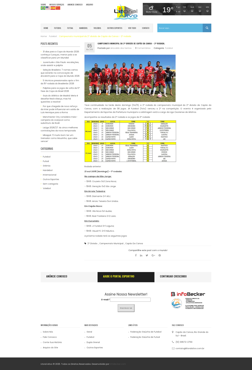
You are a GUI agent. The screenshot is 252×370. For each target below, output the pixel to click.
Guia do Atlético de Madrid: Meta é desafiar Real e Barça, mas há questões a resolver (59, 98)
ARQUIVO (89, 4)
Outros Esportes (114, 27)
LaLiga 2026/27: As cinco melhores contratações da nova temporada (59, 129)
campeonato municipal (111, 243)
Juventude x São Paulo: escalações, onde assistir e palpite (60, 64)
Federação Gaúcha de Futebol (145, 331)
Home (46, 27)
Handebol (83, 27)
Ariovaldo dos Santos (121, 48)
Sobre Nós (48, 331)
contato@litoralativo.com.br (190, 348)
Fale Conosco (50, 337)
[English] (48, 7)
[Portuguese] (43, 7)
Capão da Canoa (134, 243)
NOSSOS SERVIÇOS (56, 4)
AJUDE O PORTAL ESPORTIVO (118, 276)
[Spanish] (53, 7)
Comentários (143, 48)
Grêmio (46, 165)
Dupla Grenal (93, 342)
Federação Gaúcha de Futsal (145, 337)
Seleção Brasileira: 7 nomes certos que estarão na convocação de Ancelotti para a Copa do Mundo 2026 (60, 72)
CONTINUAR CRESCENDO (173, 276)
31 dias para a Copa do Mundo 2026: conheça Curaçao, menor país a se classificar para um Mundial (60, 54)
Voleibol (97, 27)
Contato (145, 27)
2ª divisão (92, 243)
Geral (89, 331)
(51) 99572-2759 (184, 342)
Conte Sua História (52, 342)
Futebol (57, 27)
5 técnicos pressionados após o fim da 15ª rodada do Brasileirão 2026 (60, 82)
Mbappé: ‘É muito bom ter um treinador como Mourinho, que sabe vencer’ (59, 138)
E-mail (105, 299)
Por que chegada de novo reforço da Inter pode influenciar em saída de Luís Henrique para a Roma (60, 109)
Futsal (70, 27)
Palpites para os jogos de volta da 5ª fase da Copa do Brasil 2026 (60, 90)
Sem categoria (50, 183)
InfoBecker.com (118, 364)
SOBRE (43, 4)
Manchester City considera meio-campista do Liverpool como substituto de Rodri (59, 119)
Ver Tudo (132, 27)
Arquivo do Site (50, 347)
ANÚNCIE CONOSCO (56, 276)
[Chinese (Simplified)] (58, 7)
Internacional (49, 174)
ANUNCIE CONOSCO (75, 4)
